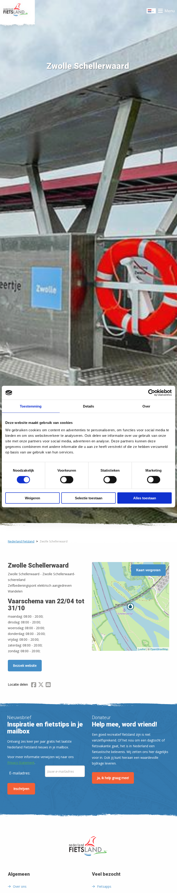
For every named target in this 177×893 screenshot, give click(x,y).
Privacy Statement (21, 762)
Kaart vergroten (148, 570)
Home (17, 11)
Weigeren (32, 498)
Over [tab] (146, 406)
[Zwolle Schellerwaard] (130, 606)
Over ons (20, 886)
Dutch (151, 12)
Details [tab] (88, 406)
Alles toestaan (144, 498)
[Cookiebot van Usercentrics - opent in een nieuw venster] (151, 392)
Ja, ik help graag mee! (113, 778)
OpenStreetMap (159, 649)
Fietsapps (104, 886)
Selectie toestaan (88, 498)
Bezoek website (25, 665)
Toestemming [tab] (30, 406)
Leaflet (142, 649)
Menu (170, 10)
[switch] (66, 482)
